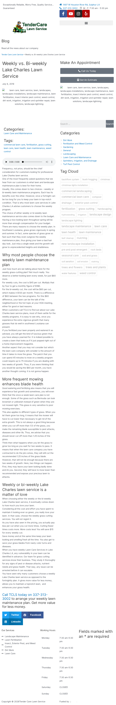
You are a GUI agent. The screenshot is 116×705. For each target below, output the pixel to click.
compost (96, 197)
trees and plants (96, 267)
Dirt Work (67, 140)
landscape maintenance (76, 226)
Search (110, 123)
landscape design (100, 214)
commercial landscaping (77, 191)
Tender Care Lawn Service (12, 55)
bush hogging (89, 179)
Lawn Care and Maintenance (18, 133)
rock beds (96, 249)
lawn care (8, 148)
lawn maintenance (36, 148)
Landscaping (69, 154)
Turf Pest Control (71, 164)
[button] (86, 22)
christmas (105, 179)
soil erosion (82, 261)
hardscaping (105, 208)
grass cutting (44, 144)
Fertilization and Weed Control (77, 143)
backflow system (70, 179)
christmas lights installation (75, 185)
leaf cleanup (68, 238)
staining (95, 261)
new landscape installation (78, 243)
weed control (88, 273)
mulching (82, 238)
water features (69, 273)
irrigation (82, 214)
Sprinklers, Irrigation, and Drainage (80, 160)
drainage (67, 202)
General (67, 150)
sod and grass (89, 255)
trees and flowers (72, 267)
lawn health (20, 148)
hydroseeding (68, 214)
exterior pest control (86, 202)
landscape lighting (72, 220)
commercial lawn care (14, 144)
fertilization (31, 144)
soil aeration (68, 261)
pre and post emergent (74, 249)
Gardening (68, 147)
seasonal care (70, 255)
